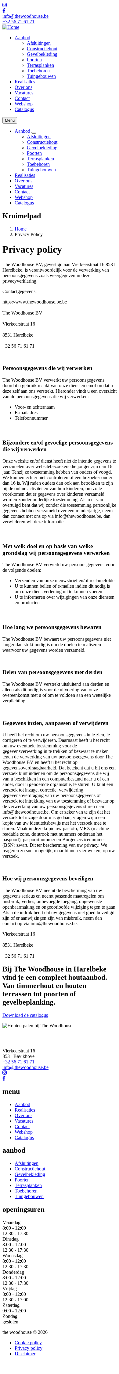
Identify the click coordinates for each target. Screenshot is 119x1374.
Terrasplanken (40, 65)
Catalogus (24, 109)
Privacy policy (28, 1348)
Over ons (23, 87)
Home (21, 228)
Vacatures (24, 92)
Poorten (34, 59)
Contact (22, 98)
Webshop (24, 103)
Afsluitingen (39, 43)
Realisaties (25, 81)
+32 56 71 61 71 (18, 21)
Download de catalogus (25, 1015)
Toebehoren (38, 70)
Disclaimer (25, 1353)
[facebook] (3, 10)
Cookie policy (28, 1342)
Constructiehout (42, 48)
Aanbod (22, 37)
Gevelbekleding (42, 54)
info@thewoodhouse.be (25, 16)
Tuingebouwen (41, 76)
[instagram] (4, 5)
